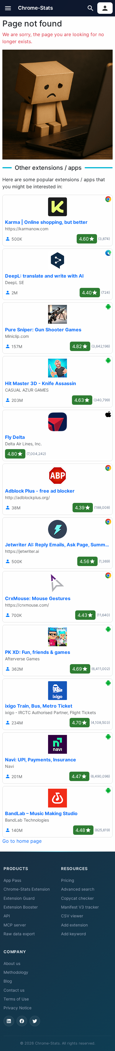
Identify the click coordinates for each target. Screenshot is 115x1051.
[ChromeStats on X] (34, 1021)
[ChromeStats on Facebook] (22, 1021)
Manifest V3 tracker (80, 907)
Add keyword (73, 933)
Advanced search (77, 889)
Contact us (14, 990)
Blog (8, 981)
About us (12, 963)
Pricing (67, 880)
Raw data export (19, 933)
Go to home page (22, 841)
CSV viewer (72, 916)
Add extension (74, 925)
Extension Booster (21, 907)
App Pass (12, 880)
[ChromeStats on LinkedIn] (9, 1021)
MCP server (15, 925)
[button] (8, 8)
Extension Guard (19, 898)
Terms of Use (16, 999)
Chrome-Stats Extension (27, 889)
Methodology (16, 972)
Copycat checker (77, 898)
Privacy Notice (18, 1007)
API (7, 916)
